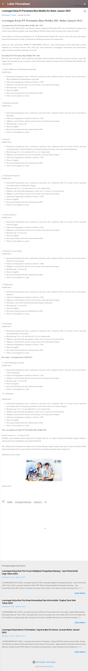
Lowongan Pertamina (23, 502)
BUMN (9, 502)
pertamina (38, 502)
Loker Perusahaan (18, 3)
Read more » (80, 593)
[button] (84, 11)
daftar (9, 486)
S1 (46, 502)
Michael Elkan (49, 666)
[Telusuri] (84, 4)
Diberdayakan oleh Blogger (45, 662)
